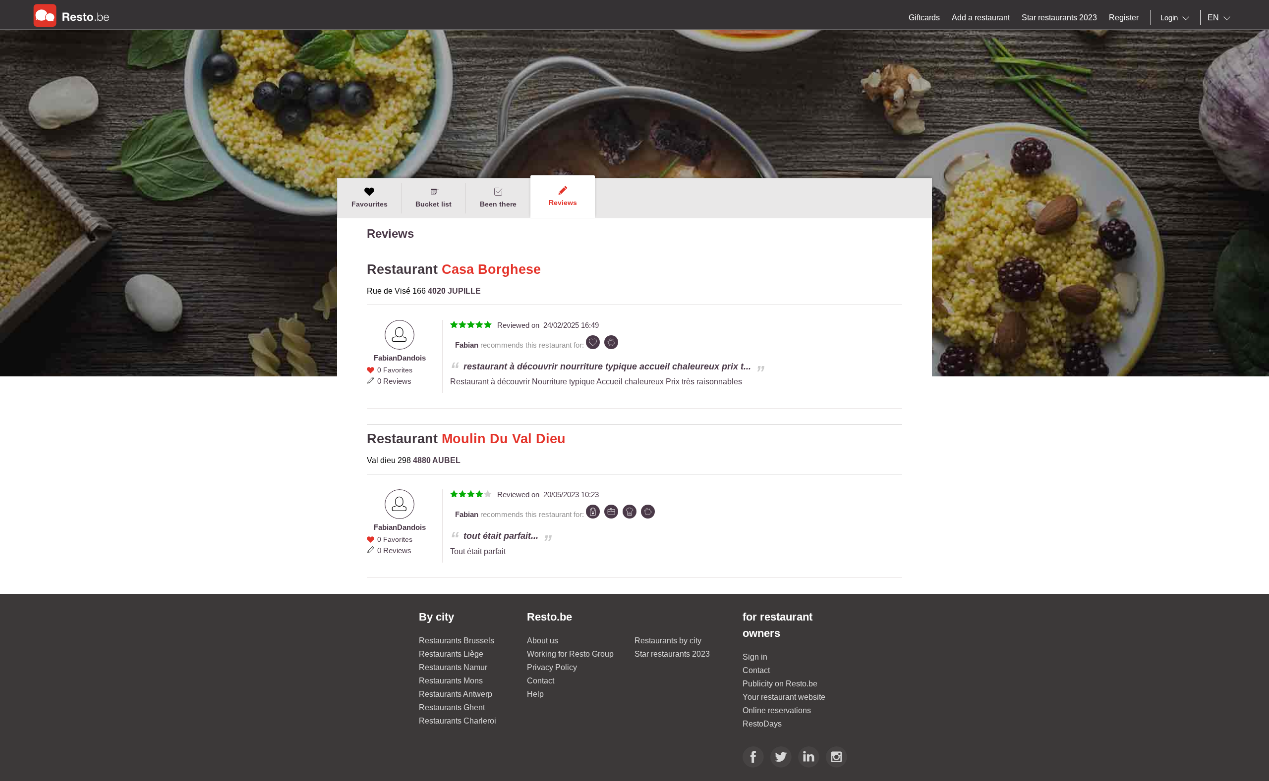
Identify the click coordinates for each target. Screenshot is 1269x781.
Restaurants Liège (451, 654)
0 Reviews (394, 381)
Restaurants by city (667, 640)
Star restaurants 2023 (672, 654)
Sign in (755, 657)
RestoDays (762, 724)
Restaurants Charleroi (457, 721)
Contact (540, 681)
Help (535, 694)
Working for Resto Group (570, 654)
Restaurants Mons (451, 681)
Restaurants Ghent (452, 707)
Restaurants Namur (453, 667)
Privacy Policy (552, 667)
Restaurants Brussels (456, 640)
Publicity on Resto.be (780, 683)
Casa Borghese (491, 269)
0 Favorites (394, 370)
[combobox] (1176, 17)
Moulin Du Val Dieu (504, 438)
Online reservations (777, 710)
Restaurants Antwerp (455, 694)
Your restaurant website (784, 697)
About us (542, 640)
